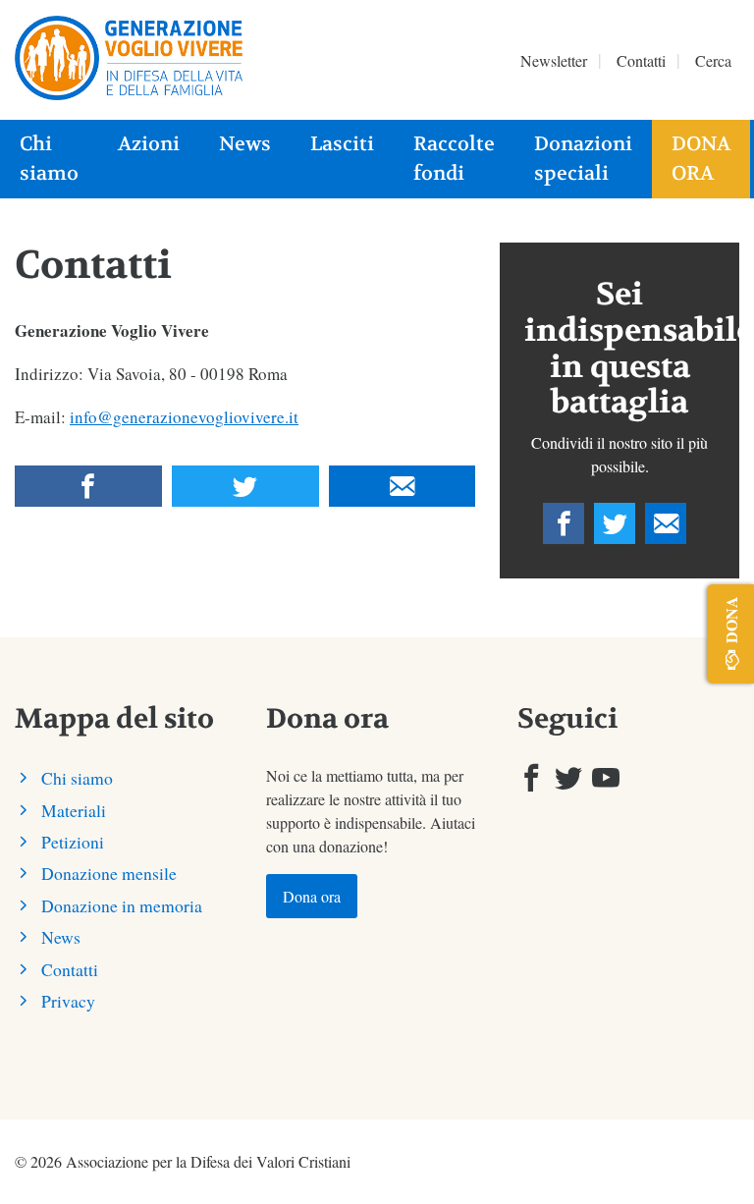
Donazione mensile (109, 873)
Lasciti (342, 144)
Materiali (73, 810)
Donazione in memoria (121, 905)
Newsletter (553, 60)
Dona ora (701, 159)
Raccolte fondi (454, 159)
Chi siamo (49, 159)
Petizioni (72, 841)
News (245, 144)
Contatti (641, 60)
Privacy (68, 1000)
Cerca (713, 60)
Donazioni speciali (583, 159)
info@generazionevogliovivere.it (184, 417)
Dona (731, 619)
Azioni (149, 144)
